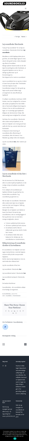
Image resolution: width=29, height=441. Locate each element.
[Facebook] (3, 365)
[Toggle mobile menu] (26, 8)
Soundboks (9, 295)
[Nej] (27, 435)
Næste (23, 36)
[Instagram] (5, 365)
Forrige (17, 36)
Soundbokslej (7, 293)
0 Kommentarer (16, 295)
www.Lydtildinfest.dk (8, 416)
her (15, 142)
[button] (3, 344)
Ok (15, 438)
